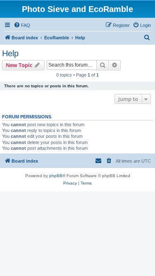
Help (10, 53)
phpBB (55, 175)
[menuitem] (22, 25)
